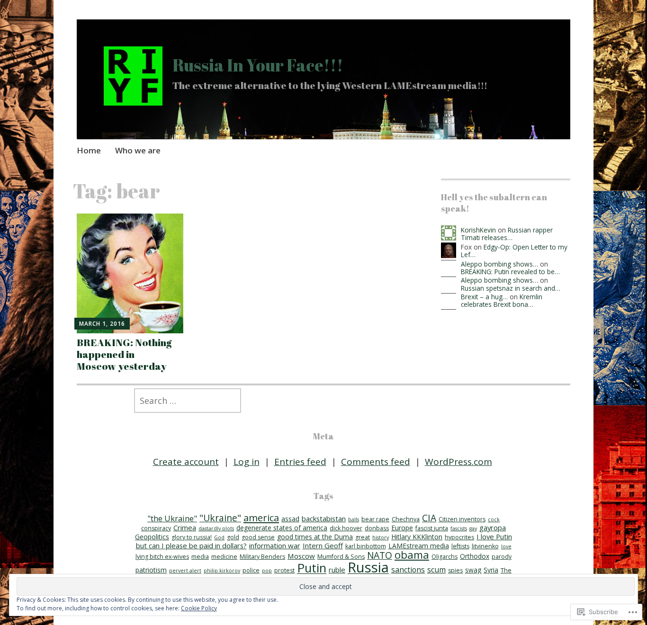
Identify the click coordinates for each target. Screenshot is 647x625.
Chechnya (406, 519)
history (380, 537)
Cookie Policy (199, 608)
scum (436, 569)
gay (473, 528)
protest (284, 570)
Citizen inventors (462, 519)
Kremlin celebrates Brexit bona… (501, 300)
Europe (402, 527)
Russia (368, 567)
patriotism (151, 569)
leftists (460, 546)
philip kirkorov (222, 570)
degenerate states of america (281, 527)
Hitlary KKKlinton (416, 536)
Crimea (184, 527)
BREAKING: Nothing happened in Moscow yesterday (124, 354)
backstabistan (324, 518)
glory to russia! (191, 537)
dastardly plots (216, 528)
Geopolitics (152, 536)
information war (274, 545)
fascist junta (431, 528)
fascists (458, 528)
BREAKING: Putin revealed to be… (510, 271)
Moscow (301, 556)
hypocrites (459, 537)
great (362, 537)
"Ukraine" (220, 517)
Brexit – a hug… (484, 296)
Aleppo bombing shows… (499, 263)
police (251, 570)
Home (89, 150)
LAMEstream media (418, 545)
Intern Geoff (323, 545)
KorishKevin (478, 229)
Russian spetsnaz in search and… (510, 288)
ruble (337, 569)
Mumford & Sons (341, 557)
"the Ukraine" (172, 518)
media (200, 557)
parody (502, 557)
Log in (247, 461)
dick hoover (346, 528)
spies (455, 570)
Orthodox (474, 556)
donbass (377, 528)
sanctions (408, 569)
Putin (311, 567)
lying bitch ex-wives (162, 557)
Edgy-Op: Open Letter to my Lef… (514, 250)
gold (233, 537)
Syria (491, 569)
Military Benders (262, 557)
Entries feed (300, 461)
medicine (224, 557)
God (219, 537)
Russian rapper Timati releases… (507, 233)
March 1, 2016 (102, 324)
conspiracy (156, 528)
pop (267, 570)
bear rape (375, 519)
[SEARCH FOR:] (323, 400)
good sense (258, 537)
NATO (379, 555)
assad (290, 518)
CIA (429, 517)
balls (353, 519)
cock (494, 519)
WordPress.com (458, 461)
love (506, 546)
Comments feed (375, 461)
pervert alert (185, 570)
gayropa (492, 527)
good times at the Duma (315, 536)
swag (473, 569)
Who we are (138, 150)
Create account (186, 461)
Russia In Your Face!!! (257, 65)
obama (412, 554)
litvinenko (485, 546)
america (261, 517)
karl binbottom (365, 546)
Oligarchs (444, 557)
